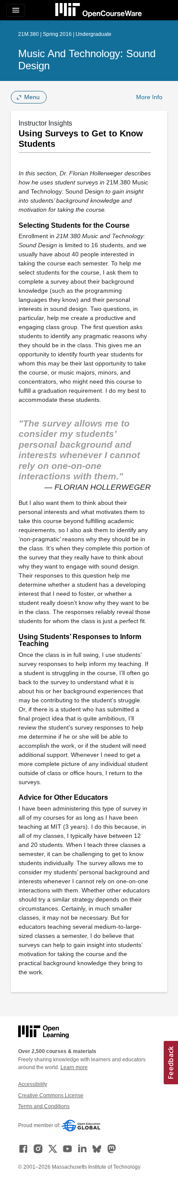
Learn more (74, 1067)
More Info (149, 97)
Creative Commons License (50, 1095)
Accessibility (32, 1084)
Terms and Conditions (44, 1106)
